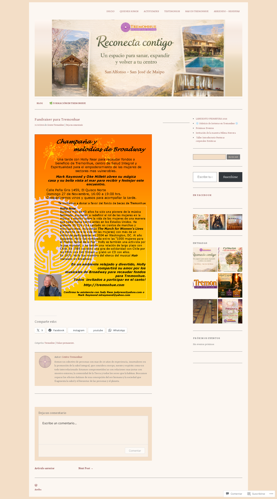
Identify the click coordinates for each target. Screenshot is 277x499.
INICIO (110, 11)
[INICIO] (205, 260)
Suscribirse (230, 177)
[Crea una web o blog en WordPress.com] (36, 485)
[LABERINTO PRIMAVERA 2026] (230, 260)
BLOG (40, 103)
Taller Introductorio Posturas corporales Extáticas (210, 139)
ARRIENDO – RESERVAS (227, 11)
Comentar (135, 450)
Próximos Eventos (205, 128)
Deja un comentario (74, 124)
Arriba (38, 489)
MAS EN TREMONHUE (197, 11)
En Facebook (202, 195)
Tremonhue (49, 342)
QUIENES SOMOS (129, 11)
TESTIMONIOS (172, 11)
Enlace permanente (65, 342)
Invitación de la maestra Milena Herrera (216, 132)
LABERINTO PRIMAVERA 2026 (211, 118)
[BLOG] (205, 285)
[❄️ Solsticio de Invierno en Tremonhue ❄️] (230, 285)
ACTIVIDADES (151, 11)
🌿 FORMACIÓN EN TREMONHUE (67, 103)
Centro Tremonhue (55, 124)
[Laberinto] (205, 311)
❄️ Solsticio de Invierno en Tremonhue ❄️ (217, 123)
